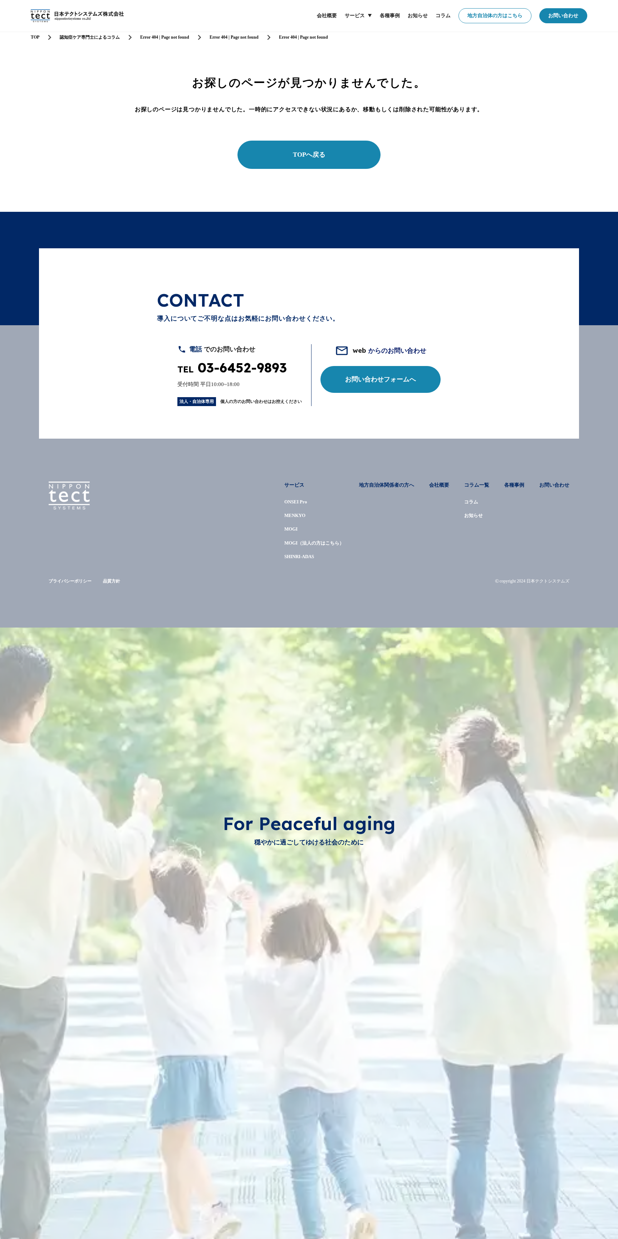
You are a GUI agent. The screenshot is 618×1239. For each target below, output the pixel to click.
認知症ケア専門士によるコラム (90, 37)
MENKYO (294, 515)
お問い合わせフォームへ (380, 379)
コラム (443, 15)
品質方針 (111, 581)
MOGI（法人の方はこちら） (314, 543)
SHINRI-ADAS (299, 556)
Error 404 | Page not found (164, 37)
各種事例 (390, 15)
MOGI (291, 529)
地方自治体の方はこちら (495, 15)
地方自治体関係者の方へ (386, 485)
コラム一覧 (476, 485)
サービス (355, 15)
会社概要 (327, 15)
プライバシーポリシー (70, 581)
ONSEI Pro (295, 501)
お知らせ (418, 15)
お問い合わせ (563, 15)
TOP (35, 37)
